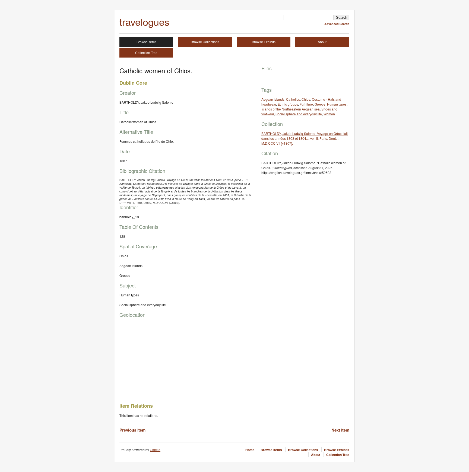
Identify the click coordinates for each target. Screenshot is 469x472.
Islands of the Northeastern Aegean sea (290, 109)
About (322, 41)
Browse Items (146, 41)
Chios (306, 99)
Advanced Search (336, 24)
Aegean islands (272, 99)
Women (329, 114)
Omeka (155, 449)
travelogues (144, 21)
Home (250, 449)
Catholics (293, 99)
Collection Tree (146, 52)
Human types (337, 104)
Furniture (306, 104)
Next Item (340, 429)
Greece (320, 104)
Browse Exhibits (263, 41)
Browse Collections (205, 41)
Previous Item (132, 429)
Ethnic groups (288, 104)
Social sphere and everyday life (298, 114)
